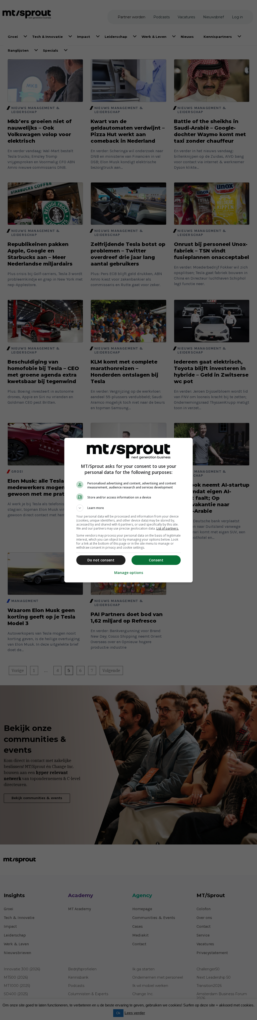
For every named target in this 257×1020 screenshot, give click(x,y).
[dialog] (128, 510)
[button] (128, 508)
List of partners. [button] (167, 528)
